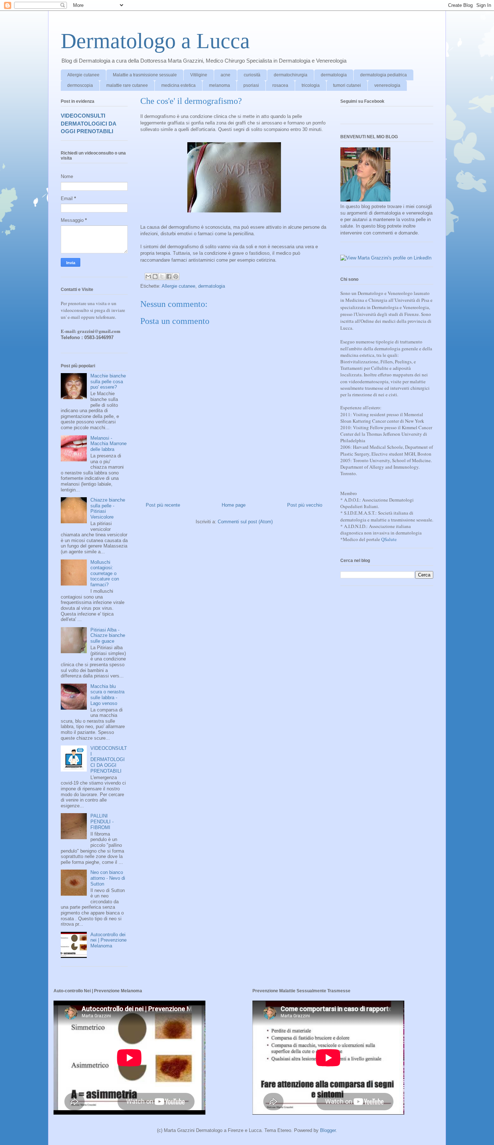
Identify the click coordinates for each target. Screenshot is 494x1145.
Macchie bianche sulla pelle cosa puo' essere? (108, 381)
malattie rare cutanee (127, 85)
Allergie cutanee (83, 74)
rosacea (280, 85)
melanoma (219, 85)
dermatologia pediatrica (383, 74)
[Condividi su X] (162, 276)
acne (225, 74)
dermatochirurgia (290, 74)
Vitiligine (198, 74)
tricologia (311, 85)
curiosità (252, 74)
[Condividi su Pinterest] (175, 276)
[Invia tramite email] (148, 276)
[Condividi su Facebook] (169, 276)
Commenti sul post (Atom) (245, 521)
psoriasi (251, 85)
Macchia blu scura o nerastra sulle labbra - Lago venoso (107, 695)
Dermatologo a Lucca (155, 41)
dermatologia (334, 74)
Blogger (328, 1130)
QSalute (389, 539)
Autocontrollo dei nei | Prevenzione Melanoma (108, 940)
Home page (234, 505)
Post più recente (163, 505)
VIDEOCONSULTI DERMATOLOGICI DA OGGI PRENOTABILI (88, 123)
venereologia (387, 85)
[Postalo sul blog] (155, 276)
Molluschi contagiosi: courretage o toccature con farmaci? (104, 573)
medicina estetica (178, 85)
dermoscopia (80, 85)
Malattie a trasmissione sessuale (145, 74)
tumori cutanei (347, 85)
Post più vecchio (304, 505)
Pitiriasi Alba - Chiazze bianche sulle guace (107, 635)
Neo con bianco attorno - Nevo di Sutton (107, 878)
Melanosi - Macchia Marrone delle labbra (108, 443)
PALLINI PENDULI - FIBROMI (102, 821)
